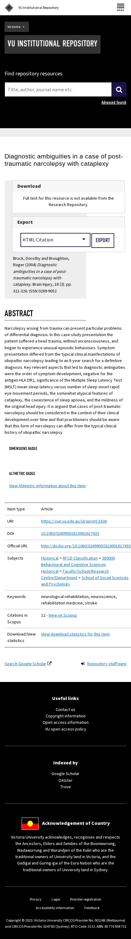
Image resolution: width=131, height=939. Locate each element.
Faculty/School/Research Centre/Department (75, 574)
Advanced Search (113, 102)
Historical (49, 558)
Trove (65, 787)
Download (29, 186)
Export (25, 222)
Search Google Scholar (25, 664)
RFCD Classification (80, 558)
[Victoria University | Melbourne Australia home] (9, 8)
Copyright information (66, 716)
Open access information (66, 722)
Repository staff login (106, 664)
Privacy (35, 899)
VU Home (14, 27)
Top (120, 934)
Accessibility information (55, 908)
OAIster (65, 780)
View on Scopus (62, 615)
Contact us (65, 709)
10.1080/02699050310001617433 (70, 533)
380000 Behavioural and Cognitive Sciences (78, 561)
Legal (55, 899)
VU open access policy (65, 729)
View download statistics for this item (75, 634)
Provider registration (85, 899)
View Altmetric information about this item (47, 486)
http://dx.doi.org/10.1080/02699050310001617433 (86, 546)
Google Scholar (65, 773)
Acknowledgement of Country (76, 823)
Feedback (92, 908)
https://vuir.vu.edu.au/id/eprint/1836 (74, 521)
